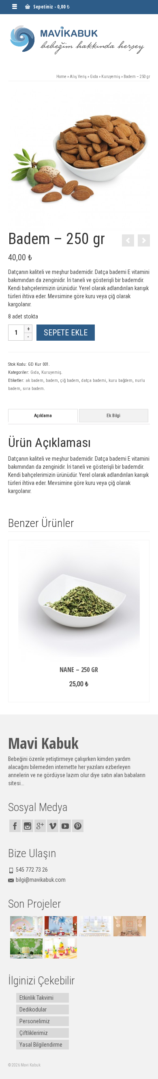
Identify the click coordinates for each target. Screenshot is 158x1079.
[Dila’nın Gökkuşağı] (25, 926)
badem (52, 380)
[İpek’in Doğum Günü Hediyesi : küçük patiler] (128, 926)
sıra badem (33, 388)
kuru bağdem (120, 380)
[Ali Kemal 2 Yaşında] (60, 926)
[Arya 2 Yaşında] (60, 948)
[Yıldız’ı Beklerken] (94, 926)
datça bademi (93, 380)
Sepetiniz (51, 6)
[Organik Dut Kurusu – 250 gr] (144, 240)
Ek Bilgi (113, 415)
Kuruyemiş (51, 372)
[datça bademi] (79, 159)
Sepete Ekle (66, 332)
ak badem (34, 380)
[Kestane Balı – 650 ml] (128, 240)
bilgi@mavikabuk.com (41, 880)
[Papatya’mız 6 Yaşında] (25, 948)
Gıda (34, 372)
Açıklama (43, 415)
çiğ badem (69, 380)
